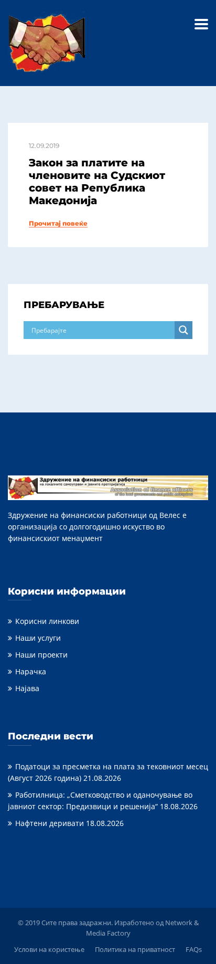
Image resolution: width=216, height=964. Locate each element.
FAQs (194, 949)
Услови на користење (49, 949)
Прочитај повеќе (58, 223)
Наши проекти (41, 655)
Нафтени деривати (49, 823)
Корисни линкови (47, 621)
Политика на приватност (135, 949)
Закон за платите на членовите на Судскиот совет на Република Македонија (97, 181)
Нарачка (30, 671)
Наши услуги (38, 638)
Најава (27, 688)
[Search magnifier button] (183, 330)
